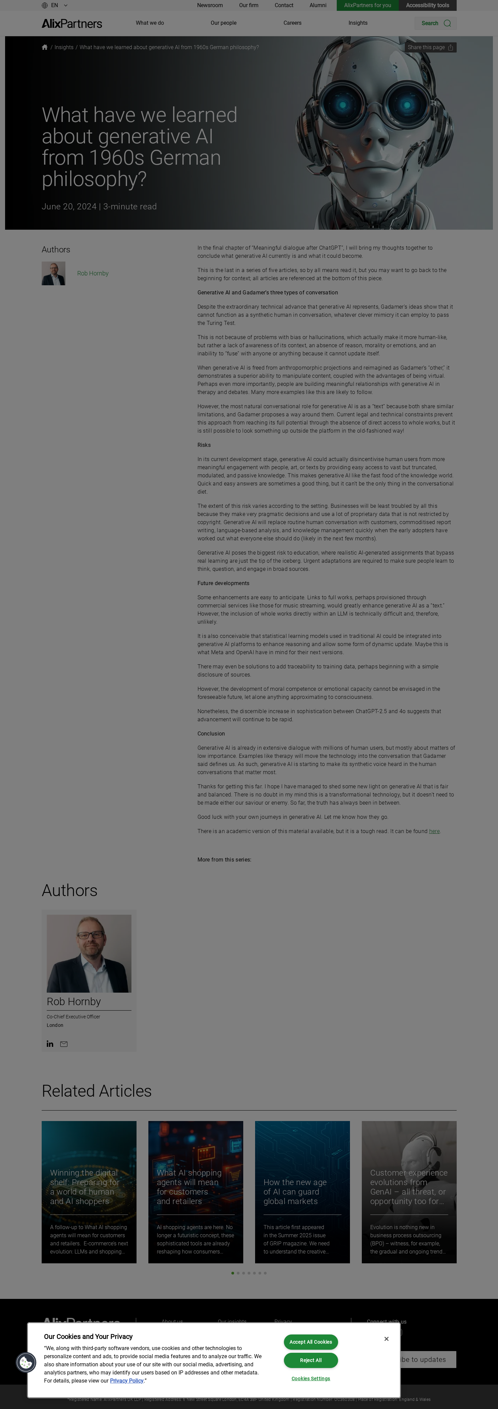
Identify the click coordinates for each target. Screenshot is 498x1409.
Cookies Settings (311, 1379)
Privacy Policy (127, 1380)
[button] (26, 1362)
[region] (214, 1360)
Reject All (310, 1360)
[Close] (386, 1338)
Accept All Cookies (311, 1342)
